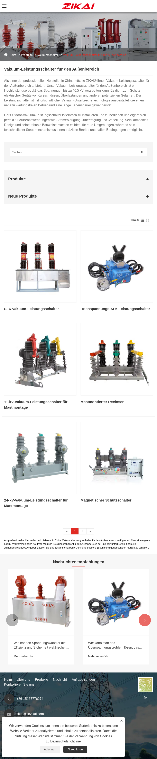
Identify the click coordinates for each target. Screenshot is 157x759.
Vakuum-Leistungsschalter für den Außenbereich (94, 54)
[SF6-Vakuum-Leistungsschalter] (40, 266)
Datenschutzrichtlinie (65, 741)
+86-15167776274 (30, 699)
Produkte (27, 54)
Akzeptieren (75, 749)
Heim (12, 54)
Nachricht (60, 679)
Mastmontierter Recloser (102, 402)
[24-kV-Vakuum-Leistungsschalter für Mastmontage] (40, 458)
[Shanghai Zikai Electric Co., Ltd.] (78, 1)
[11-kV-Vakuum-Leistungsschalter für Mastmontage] (40, 359)
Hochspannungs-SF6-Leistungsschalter (115, 309)
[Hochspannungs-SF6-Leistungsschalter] (117, 266)
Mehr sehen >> (23, 656)
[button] (12, 620)
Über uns (23, 679)
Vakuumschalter (48, 54)
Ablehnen (50, 749)
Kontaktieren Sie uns (19, 684)
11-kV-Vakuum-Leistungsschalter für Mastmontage (35, 404)
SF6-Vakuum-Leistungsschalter (31, 309)
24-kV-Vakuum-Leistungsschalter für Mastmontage (36, 503)
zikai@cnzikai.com (30, 714)
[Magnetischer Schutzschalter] (117, 458)
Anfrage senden (83, 679)
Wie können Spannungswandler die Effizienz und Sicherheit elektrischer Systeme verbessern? (40, 645)
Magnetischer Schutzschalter (106, 500)
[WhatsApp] (145, 697)
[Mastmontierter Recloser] (117, 359)
